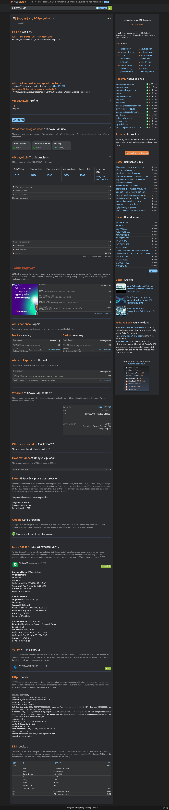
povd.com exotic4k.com (128, 173)
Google (26, 519)
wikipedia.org (126, 68)
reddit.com (146, 59)
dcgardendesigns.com (126, 90)
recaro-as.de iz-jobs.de (128, 186)
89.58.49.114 (121, 247)
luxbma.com (121, 121)
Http (20, 677)
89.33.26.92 (121, 226)
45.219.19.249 (122, 260)
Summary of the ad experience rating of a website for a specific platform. (43, 329)
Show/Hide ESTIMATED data (133, 327)
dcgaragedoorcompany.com (129, 106)
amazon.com (146, 55)
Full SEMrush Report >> (102, 313)
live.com (144, 68)
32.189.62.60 (121, 229)
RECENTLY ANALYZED (49, 2)
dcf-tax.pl (120, 115)
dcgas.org (120, 103)
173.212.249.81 (122, 257)
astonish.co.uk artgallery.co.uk (131, 198)
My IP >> (153, 271)
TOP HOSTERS (61, 2)
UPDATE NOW (137, 25)
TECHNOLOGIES (98, 2)
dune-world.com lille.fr (127, 204)
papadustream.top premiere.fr (131, 179)
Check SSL (106, 566)
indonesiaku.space (124, 118)
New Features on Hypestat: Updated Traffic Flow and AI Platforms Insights (139, 300)
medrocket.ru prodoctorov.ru (130, 210)
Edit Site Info (18, 120)
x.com (123, 55)
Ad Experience (26, 324)
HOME (31, 2)
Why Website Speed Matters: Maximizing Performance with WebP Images (140, 289)
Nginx (18, 148)
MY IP (107, 2)
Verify (26, 649)
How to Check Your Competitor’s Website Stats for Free (141, 311)
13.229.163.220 (122, 238)
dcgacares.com (123, 87)
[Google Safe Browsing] (13, 534)
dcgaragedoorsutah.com (127, 112)
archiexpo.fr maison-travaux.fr (131, 189)
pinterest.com (127, 72)
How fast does (34, 458)
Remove (124, 341)
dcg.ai (118, 93)
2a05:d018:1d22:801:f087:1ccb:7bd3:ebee (135, 253)
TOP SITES (38, 2)
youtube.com (147, 49)
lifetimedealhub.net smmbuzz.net (132, 176)
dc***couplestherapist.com (128, 127)
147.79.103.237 (122, 244)
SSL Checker (35, 547)
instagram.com (147, 52)
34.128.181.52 (122, 222)
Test (109, 669)
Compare (102, 8)
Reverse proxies (42, 143)
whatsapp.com (147, 72)
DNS (20, 746)
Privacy (88, 808)
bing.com (125, 62)
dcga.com (120, 99)
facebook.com (127, 52)
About (95, 808)
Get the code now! (136, 364)
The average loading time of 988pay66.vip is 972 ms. (34, 463)
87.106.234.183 (122, 263)
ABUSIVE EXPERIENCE (85, 2)
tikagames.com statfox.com (130, 167)
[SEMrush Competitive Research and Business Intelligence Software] (23, 268)
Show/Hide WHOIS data (131, 336)
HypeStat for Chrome (138, 153)
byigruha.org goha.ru (126, 207)
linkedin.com (146, 62)
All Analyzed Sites (71, 808)
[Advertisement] (61, 62)
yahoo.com (146, 65)
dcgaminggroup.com (125, 84)
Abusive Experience (29, 360)
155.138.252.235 (123, 232)
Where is (32, 393)
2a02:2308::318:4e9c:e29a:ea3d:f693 (132, 250)
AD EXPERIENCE (72, 2)
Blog (82, 808)
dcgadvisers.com (123, 96)
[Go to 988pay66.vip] (54, 18)
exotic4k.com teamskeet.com (130, 192)
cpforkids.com (122, 124)
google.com (126, 49)
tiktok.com (125, 59)
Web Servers (20, 143)
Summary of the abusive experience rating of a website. (35, 365)
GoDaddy (60, 148)
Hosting (57, 143)
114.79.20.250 (122, 235)
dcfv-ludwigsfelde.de (125, 109)
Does (36, 478)
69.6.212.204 (122, 241)
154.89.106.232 (58, 86)
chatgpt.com (126, 65)
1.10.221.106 (121, 266)
